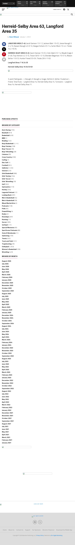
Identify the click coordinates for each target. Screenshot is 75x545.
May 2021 (5, 432)
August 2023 (6, 358)
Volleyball (5, 246)
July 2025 (5, 296)
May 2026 (5, 269)
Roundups (5, 217)
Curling (4, 160)
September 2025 (8, 291)
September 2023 (8, 356)
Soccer (4, 222)
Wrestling (5, 252)
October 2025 (7, 288)
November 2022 (7, 383)
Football (5, 165)
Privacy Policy (40, 535)
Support (27, 530)
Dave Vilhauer (14, 37)
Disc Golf (5, 162)
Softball (5, 225)
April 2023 (5, 369)
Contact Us (19, 530)
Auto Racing (6, 130)
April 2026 (5, 272)
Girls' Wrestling (7, 181)
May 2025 (5, 302)
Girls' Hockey (6, 176)
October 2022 (7, 386)
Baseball (5, 132)
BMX (3, 138)
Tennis (4, 238)
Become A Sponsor (48, 530)
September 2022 (8, 388)
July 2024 (5, 329)
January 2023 (6, 377)
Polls (3, 208)
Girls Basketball (7, 173)
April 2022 (5, 402)
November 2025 (7, 285)
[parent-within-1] (37, 474)
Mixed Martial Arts (8, 203)
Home (5, 530)
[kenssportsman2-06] (40, 71)
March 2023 (6, 372)
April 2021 (5, 434)
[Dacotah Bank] (37, 503)
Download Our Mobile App (64, 530)
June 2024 (5, 331)
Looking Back (6, 195)
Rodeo (4, 214)
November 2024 (7, 318)
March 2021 (6, 437)
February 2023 (7, 375)
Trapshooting (7, 244)
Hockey (4, 189)
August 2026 (6, 261)
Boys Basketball (7, 143)
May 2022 (5, 399)
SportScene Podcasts (9, 230)
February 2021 (7, 440)
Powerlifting (6, 211)
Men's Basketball (8, 198)
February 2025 (7, 310)
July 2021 (5, 426)
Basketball (5, 135)
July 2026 (5, 264)
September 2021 (8, 421)
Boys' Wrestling (7, 151)
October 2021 (7, 418)
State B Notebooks (8, 233)
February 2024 (7, 342)
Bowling (5, 141)
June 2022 (5, 396)
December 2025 (7, 283)
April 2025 (5, 304)
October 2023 (7, 353)
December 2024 (7, 315)
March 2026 (6, 274)
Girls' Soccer (6, 179)
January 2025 (6, 312)
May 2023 (5, 367)
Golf (3, 184)
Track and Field (7, 241)
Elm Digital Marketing (56, 535)
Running (5, 219)
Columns (5, 154)
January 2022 (6, 410)
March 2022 (6, 404)
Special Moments (8, 227)
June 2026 (5, 266)
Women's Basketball (9, 249)
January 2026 (6, 280)
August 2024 (6, 326)
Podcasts (5, 206)
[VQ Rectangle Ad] (16, 93)
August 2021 (6, 424)
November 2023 (7, 350)
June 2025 (5, 299)
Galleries (5, 168)
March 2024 (6, 339)
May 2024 (5, 334)
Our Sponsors (36, 530)
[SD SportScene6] (16, 447)
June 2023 (5, 364)
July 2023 (5, 361)
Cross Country (7, 157)
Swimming (5, 235)
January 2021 (6, 443)
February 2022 (7, 407)
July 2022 (5, 394)
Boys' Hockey (6, 146)
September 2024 (8, 323)
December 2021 (7, 413)
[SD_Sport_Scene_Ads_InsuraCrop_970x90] (37, 15)
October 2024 (7, 320)
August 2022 (6, 391)
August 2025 (6, 293)
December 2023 (7, 348)
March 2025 (6, 307)
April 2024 (5, 337)
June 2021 (5, 429)
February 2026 (7, 277)
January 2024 (6, 345)
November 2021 (7, 415)
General (4, 170)
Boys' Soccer (6, 149)
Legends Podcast (8, 192)
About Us (11, 530)
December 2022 (7, 380)
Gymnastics (6, 187)
